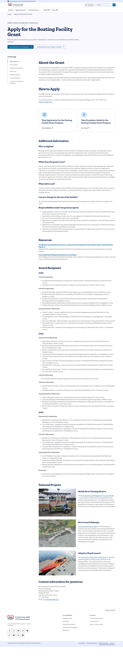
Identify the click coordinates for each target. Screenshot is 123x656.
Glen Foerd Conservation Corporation (94, 557)
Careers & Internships (96, 618)
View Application (47, 128)
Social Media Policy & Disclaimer (107, 644)
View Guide (84, 128)
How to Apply (14, 64)
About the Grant (14, 61)
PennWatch (93, 621)
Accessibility (82, 643)
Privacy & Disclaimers (91, 643)
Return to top (109, 610)
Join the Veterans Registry (70, 627)
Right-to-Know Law (96, 624)
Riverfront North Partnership (88, 526)
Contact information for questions (17, 82)
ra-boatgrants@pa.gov (51, 599)
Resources (13, 71)
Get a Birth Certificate (69, 624)
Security (112, 643)
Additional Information (16, 68)
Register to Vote (67, 618)
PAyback (65, 630)
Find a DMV (66, 621)
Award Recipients (15, 74)
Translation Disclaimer (103, 643)
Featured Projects (15, 78)
